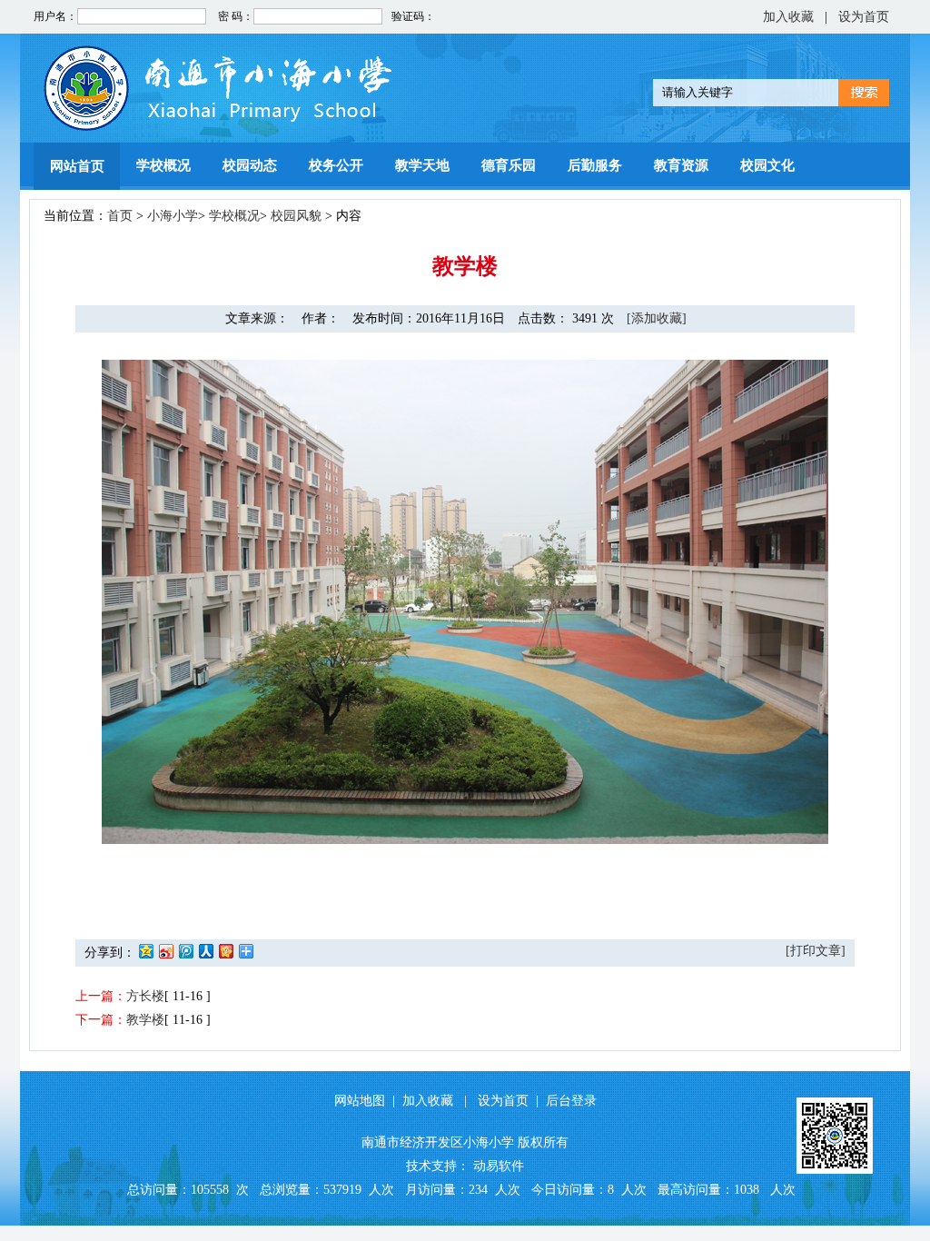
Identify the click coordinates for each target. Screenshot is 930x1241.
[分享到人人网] (205, 950)
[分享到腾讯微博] (185, 950)
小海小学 (172, 216)
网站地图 (359, 1100)
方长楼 (145, 996)
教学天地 (422, 165)
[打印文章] (816, 951)
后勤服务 (595, 165)
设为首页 (863, 17)
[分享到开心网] (225, 950)
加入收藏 (788, 17)
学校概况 (163, 165)
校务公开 (336, 165)
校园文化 (767, 165)
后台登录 (571, 1100)
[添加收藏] (657, 318)
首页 (120, 216)
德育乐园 (508, 165)
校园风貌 (296, 216)
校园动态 (250, 165)
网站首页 (77, 166)
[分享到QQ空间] (145, 950)
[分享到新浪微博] (165, 950)
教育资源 (681, 165)
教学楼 (145, 1020)
